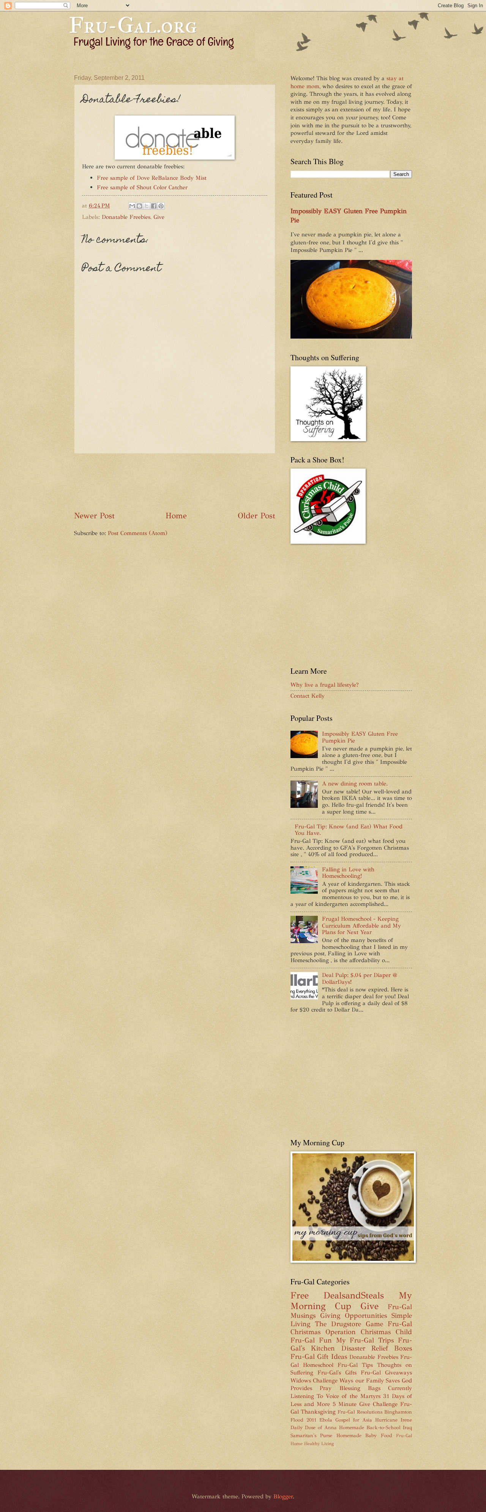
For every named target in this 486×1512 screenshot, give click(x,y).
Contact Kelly (307, 695)
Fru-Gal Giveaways (386, 1372)
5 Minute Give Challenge (365, 1404)
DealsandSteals (353, 1295)
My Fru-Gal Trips (365, 1340)
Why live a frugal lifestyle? (324, 684)
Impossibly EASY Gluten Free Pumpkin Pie (360, 737)
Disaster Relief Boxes (376, 1348)
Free (299, 1295)
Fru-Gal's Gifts (337, 1372)
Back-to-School (383, 1427)
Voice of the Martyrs (353, 1396)
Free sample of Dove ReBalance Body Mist (152, 177)
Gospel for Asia (353, 1420)
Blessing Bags (359, 1388)
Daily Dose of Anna (313, 1427)
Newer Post (94, 516)
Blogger (283, 1496)
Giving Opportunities (353, 1315)
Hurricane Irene (393, 1420)
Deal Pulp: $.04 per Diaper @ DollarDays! (359, 978)
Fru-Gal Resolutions (360, 1412)
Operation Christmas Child (368, 1332)
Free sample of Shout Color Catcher (142, 187)
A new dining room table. (355, 783)
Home (176, 516)
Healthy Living (319, 1443)
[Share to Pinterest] (161, 206)
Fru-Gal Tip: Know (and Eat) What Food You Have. (348, 830)
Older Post (256, 516)
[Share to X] (146, 206)
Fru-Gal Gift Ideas (318, 1356)
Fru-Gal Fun (311, 1340)
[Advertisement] (212, 482)
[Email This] (132, 206)
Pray (325, 1388)
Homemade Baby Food (364, 1435)
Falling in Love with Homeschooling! (348, 873)
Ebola (325, 1420)
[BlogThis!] (139, 206)
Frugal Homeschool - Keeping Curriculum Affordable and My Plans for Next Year (361, 925)
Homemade (351, 1427)
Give (158, 217)
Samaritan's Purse (311, 1435)
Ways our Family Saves (369, 1380)
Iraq (407, 1427)
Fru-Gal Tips (355, 1365)
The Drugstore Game (349, 1324)
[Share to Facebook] (154, 206)
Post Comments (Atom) (137, 533)
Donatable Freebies (126, 217)
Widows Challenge (314, 1380)
